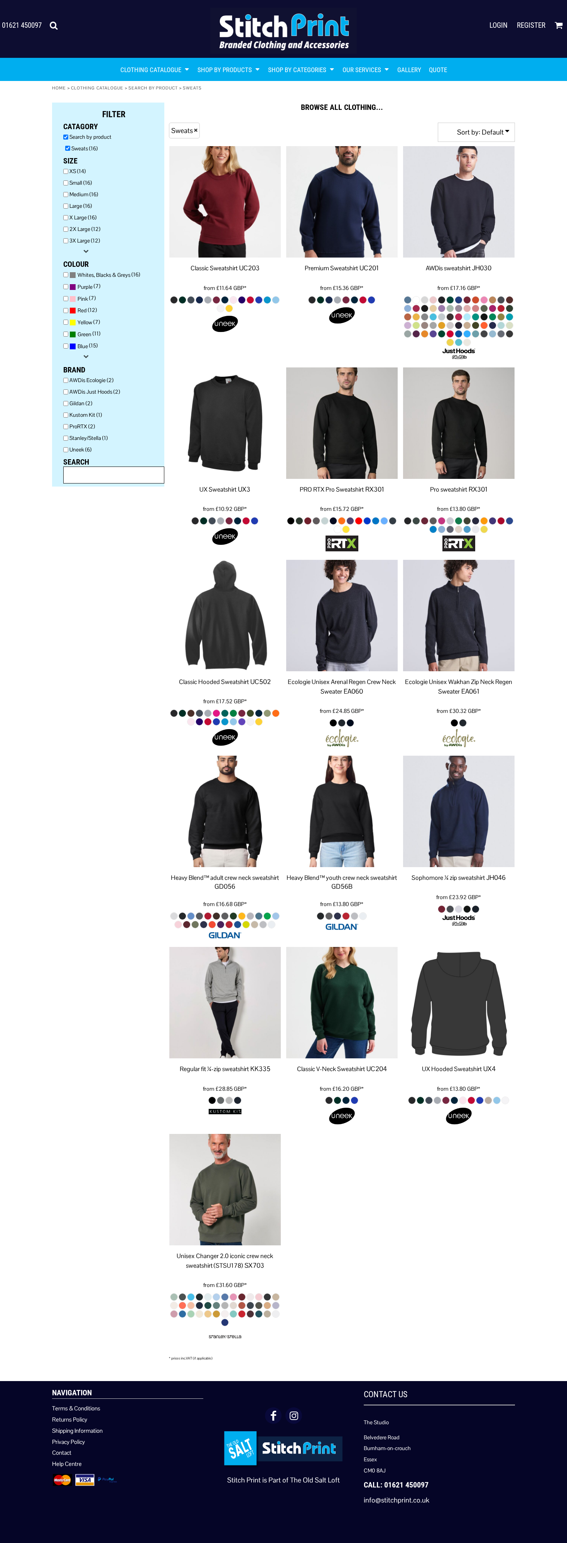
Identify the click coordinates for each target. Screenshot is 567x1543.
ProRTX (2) (82, 426)
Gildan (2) (80, 403)
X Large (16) (82, 217)
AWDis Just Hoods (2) (94, 391)
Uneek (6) (80, 449)
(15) (88, 346)
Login (498, 25)
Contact (61, 1452)
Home (59, 88)
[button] (53, 25)
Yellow (85, 322)
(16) (109, 275)
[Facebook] (273, 1415)
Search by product (153, 88)
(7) (89, 286)
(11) (89, 334)
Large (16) (80, 205)
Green (84, 334)
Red (82, 310)
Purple (85, 286)
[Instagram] (293, 1415)
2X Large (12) (84, 229)
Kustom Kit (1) (85, 414)
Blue (83, 346)
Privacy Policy (68, 1441)
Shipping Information (77, 1430)
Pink (83, 298)
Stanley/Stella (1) (88, 438)
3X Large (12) (84, 240)
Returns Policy (69, 1419)
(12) (87, 310)
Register (531, 25)
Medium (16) (83, 194)
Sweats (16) (84, 148)
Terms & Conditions (76, 1408)
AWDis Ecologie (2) (91, 380)
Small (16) (80, 182)
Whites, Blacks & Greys (104, 274)
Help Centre (67, 1463)
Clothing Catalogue (97, 88)
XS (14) (77, 171)
